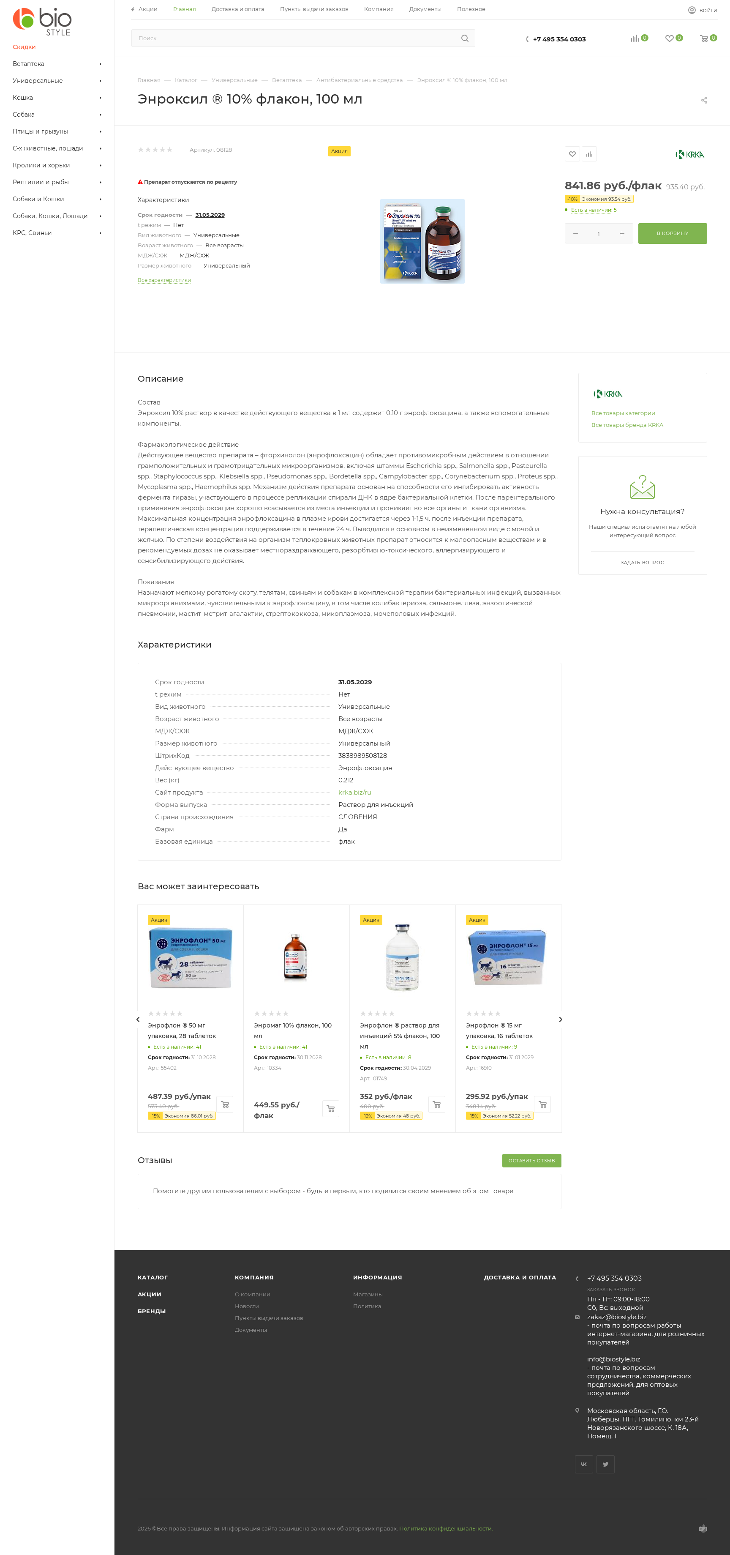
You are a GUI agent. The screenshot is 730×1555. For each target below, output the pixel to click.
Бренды (152, 1311)
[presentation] (138, 1019)
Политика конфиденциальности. (446, 1528)
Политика (367, 1306)
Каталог (153, 1277)
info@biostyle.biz (613, 1359)
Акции (150, 1294)
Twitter (606, 1464)
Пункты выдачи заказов (269, 1318)
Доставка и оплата (520, 1277)
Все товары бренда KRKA (627, 424)
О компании (252, 1294)
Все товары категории (623, 413)
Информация (378, 1277)
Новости (247, 1306)
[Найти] (465, 38)
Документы (251, 1329)
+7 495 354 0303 (559, 39)
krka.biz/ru (354, 792)
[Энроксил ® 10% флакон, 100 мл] (422, 241)
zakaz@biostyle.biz (617, 1317)
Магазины (368, 1294)
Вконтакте (584, 1464)
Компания (254, 1277)
